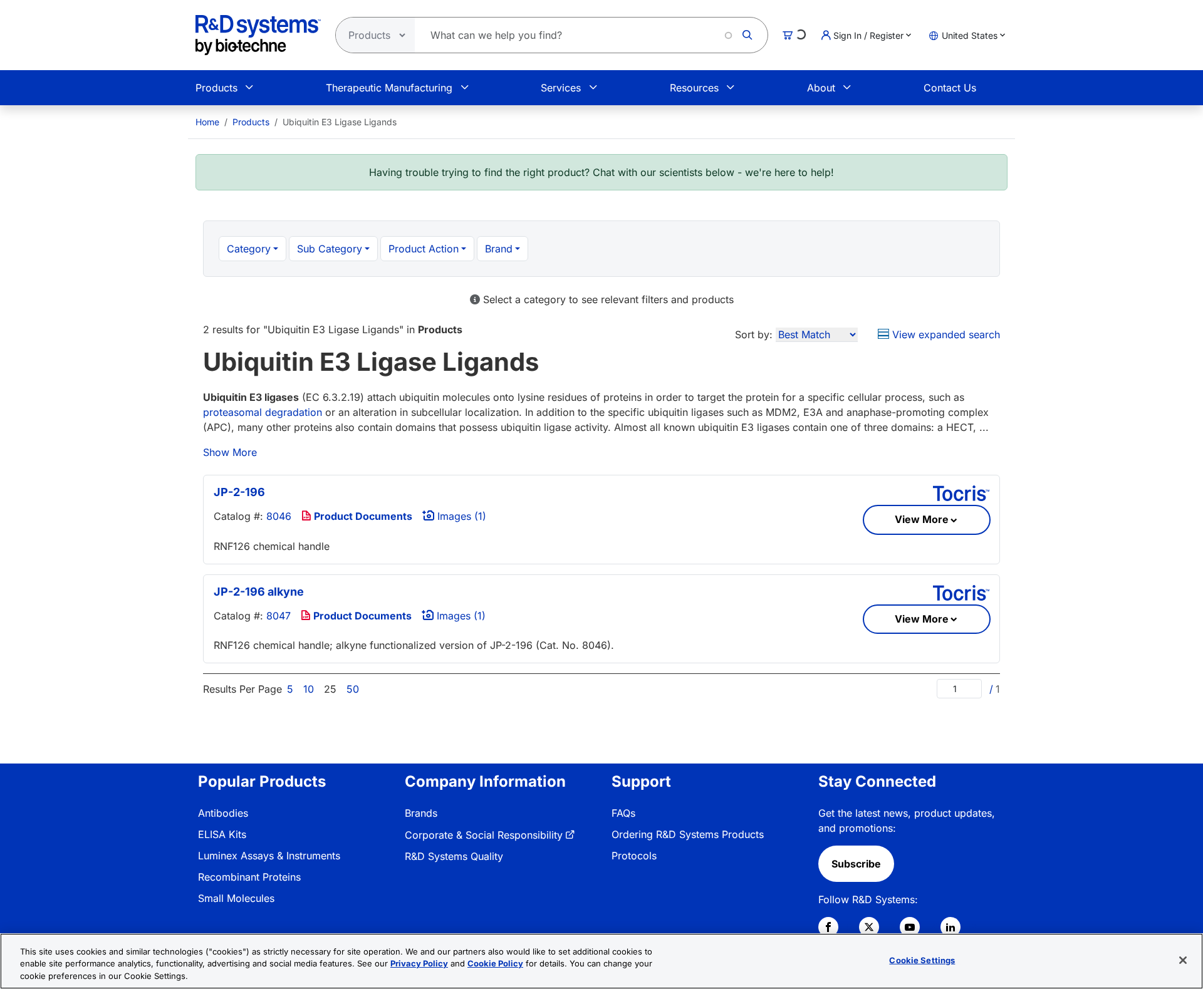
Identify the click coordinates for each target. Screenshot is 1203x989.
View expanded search (944, 334)
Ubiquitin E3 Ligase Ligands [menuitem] (340, 122)
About (821, 87)
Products (216, 87)
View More (922, 519)
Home (207, 122)
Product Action (423, 248)
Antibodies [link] (223, 813)
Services (561, 87)
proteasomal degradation (262, 412)
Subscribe (856, 863)
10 (308, 689)
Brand (499, 248)
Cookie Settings (922, 960)
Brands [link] (421, 813)
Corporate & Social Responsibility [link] (484, 835)
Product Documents (361, 516)
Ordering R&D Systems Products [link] (688, 834)
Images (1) (460, 516)
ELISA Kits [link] (222, 834)
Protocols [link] (634, 855)
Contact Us (950, 87)
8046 (278, 516)
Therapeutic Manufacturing (389, 87)
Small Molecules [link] (236, 898)
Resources (694, 87)
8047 (278, 615)
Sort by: (754, 334)
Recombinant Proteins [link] (249, 877)
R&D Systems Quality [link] (454, 856)
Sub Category (329, 248)
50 (352, 689)
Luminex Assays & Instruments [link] (269, 855)
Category (249, 248)
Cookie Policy (495, 964)
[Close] (1183, 960)
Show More (230, 452)
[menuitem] (207, 121)
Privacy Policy (419, 964)
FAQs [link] (623, 813)
